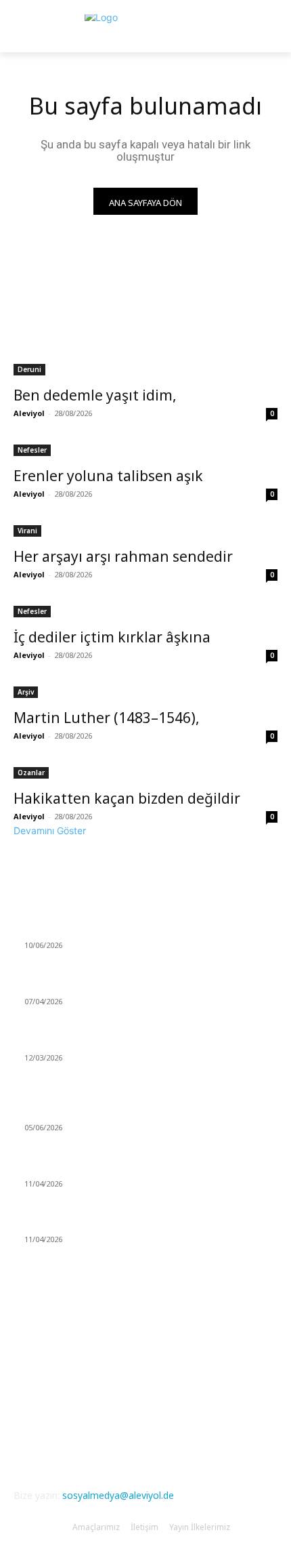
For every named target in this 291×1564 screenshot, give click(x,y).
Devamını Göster (50, 830)
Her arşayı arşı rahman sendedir (123, 556)
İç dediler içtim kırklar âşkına (112, 636)
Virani (27, 530)
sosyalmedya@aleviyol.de (118, 1495)
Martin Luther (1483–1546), (107, 717)
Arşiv (26, 692)
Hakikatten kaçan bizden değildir (127, 798)
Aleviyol (29, 413)
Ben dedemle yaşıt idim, (95, 395)
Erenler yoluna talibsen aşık (108, 475)
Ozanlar (31, 772)
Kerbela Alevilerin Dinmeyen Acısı (96, 1111)
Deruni (29, 369)
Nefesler (32, 450)
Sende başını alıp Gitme (75, 929)
